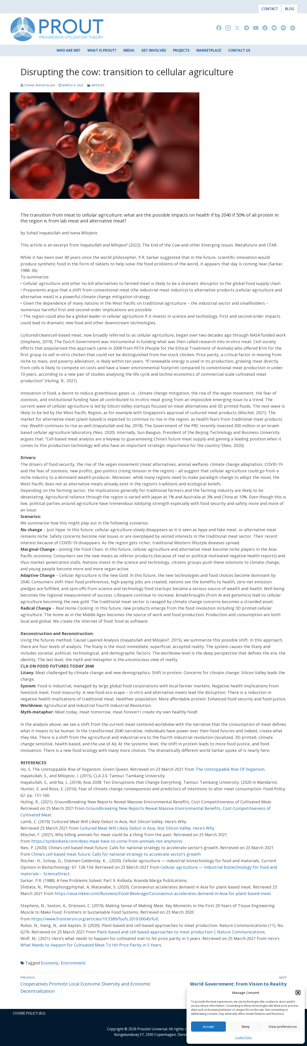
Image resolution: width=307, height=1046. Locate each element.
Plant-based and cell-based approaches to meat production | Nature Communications (181, 932)
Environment (73, 963)
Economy (49, 963)
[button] (298, 992)
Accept (208, 1026)
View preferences (283, 1026)
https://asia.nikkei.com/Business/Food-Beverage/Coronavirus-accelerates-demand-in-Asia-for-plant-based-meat (163, 893)
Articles (98, 85)
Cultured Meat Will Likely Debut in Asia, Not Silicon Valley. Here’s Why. (147, 828)
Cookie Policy (243, 1037)
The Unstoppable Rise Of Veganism (230, 769)
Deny (246, 1026)
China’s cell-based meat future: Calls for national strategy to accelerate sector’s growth (116, 854)
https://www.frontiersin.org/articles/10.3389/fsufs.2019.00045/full (94, 919)
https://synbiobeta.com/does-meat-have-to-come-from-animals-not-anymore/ (107, 841)
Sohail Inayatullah (39, 85)
